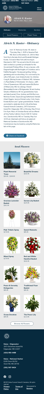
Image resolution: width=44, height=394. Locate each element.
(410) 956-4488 (10, 353)
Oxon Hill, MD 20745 (11, 364)
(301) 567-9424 (10, 367)
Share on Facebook (16, 136)
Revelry (30, 388)
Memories (22, 30)
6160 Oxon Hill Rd (10, 361)
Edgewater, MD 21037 (12, 349)
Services (37, 30)
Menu (39, 8)
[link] (12, 164)
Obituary (7, 30)
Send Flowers (12, 35)
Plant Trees (32, 35)
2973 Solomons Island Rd (13, 346)
